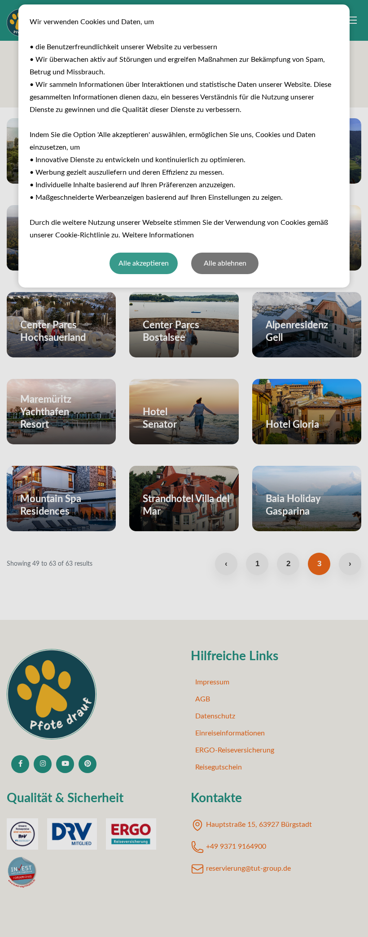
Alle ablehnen (225, 263)
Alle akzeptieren (143, 263)
